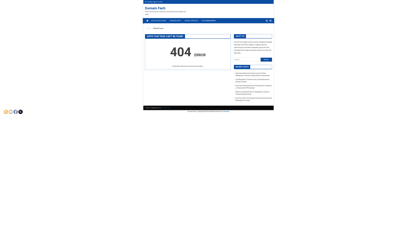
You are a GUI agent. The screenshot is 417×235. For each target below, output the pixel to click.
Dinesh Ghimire (165, 108)
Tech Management (209, 21)
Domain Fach (155, 8)
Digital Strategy (191, 21)
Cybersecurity (175, 21)
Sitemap (226, 111)
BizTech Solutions (158, 21)
